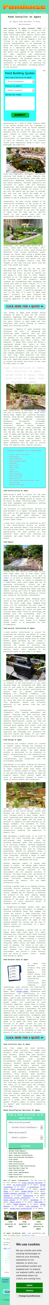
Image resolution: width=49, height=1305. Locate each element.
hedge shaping (19, 1204)
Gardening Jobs (28, 1235)
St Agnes (42, 410)
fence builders (17, 1189)
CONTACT (35, 12)
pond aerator (12, 632)
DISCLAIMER (42, 12)
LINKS (24, 12)
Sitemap (5, 1279)
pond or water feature (25, 283)
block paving (9, 1200)
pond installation (37, 1080)
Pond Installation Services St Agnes (22, 1110)
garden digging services (15, 1193)
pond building (34, 329)
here (11, 1106)
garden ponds (22, 991)
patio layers (15, 1202)
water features (29, 1091)
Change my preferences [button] (29, 1296)
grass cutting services (32, 1182)
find (12, 1048)
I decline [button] (29, 1290)
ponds (6, 580)
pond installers (33, 440)
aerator (26, 704)
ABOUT (29, 12)
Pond (5, 410)
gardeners (34, 1200)
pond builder (32, 313)
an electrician (19, 1185)
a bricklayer (33, 1187)
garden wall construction (21, 1208)
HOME (19, 12)
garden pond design (36, 1011)
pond (5, 206)
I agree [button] (29, 1285)
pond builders (24, 434)
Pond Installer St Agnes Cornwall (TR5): (23, 28)
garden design (27, 1191)
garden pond (25, 246)
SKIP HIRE (38, 1202)
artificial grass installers (17, 1197)
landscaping (28, 1195)
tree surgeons (32, 1206)
